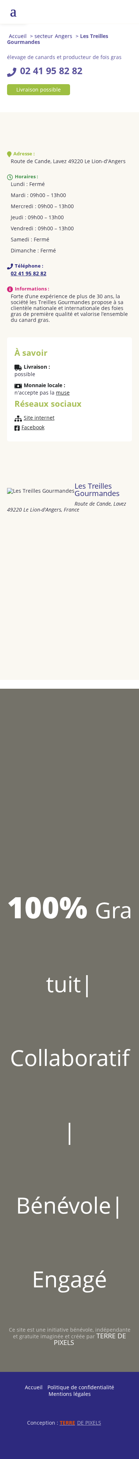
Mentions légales (70, 1393)
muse (63, 392)
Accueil (18, 35)
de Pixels (80, 1422)
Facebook (32, 427)
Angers (63, 35)
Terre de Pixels (90, 1339)
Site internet (39, 418)
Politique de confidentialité (80, 1387)
